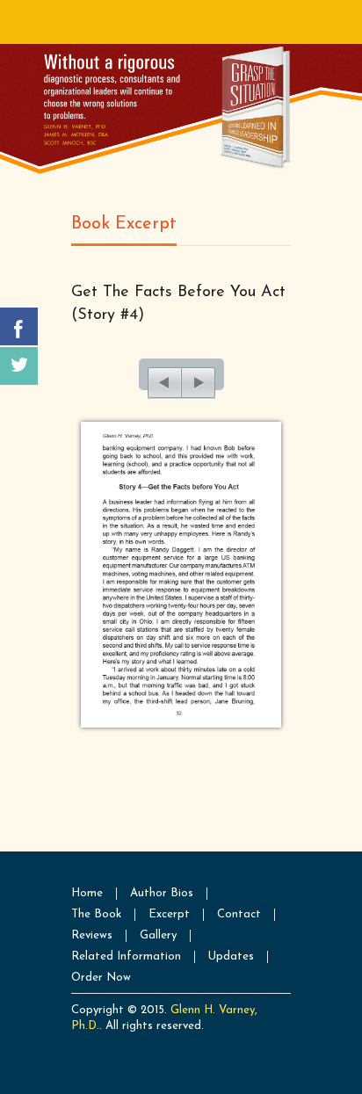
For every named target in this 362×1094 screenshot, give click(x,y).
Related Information (126, 956)
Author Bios (161, 893)
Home (87, 893)
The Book (96, 914)
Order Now (101, 977)
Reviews (91, 935)
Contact (239, 914)
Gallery (158, 935)
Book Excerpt (124, 224)
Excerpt (169, 914)
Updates (231, 956)
